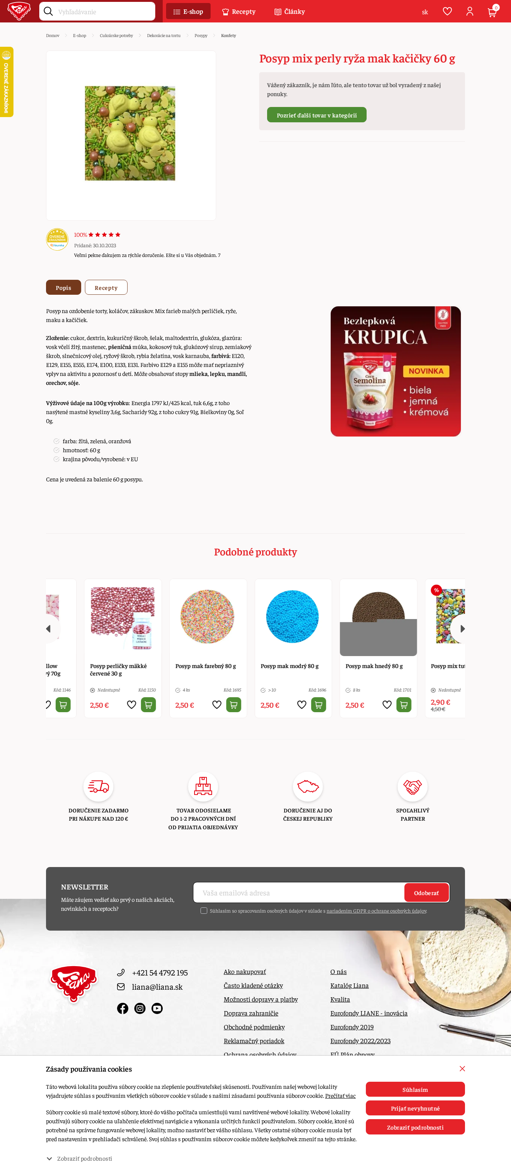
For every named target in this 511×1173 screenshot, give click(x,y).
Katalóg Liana (349, 985)
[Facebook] (124, 1006)
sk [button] (425, 11)
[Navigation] (46, 629)
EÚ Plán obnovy (352, 1054)
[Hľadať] (48, 9)
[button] (188, 11)
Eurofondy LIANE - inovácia (369, 1012)
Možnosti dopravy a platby (261, 999)
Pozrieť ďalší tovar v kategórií (317, 115)
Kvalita (340, 999)
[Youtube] (157, 1006)
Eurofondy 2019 (352, 1026)
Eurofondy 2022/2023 (360, 1040)
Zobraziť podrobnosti (415, 1127)
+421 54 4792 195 (160, 972)
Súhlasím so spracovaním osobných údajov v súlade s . (318, 910)
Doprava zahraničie (251, 1012)
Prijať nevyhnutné (415, 1108)
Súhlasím (415, 1089)
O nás (338, 971)
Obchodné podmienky (254, 1026)
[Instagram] (141, 1006)
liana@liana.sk (157, 986)
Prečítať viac (340, 1095)
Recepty (106, 287)
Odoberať (426, 892)
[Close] (462, 1068)
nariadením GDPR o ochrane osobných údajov (376, 910)
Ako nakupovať (245, 971)
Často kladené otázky (253, 985)
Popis (63, 287)
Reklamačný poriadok (254, 1040)
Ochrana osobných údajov (260, 1054)
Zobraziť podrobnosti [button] (84, 1158)
